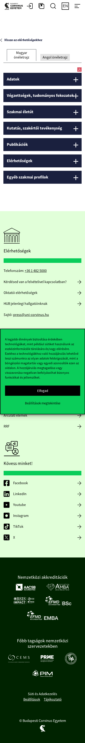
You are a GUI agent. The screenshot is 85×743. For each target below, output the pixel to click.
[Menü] (77, 6)
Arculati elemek (15, 415)
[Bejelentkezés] (30, 6)
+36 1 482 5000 (36, 271)
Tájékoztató (53, 699)
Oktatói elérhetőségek (20, 293)
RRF (7, 426)
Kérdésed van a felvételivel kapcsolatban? (35, 282)
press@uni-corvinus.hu (31, 315)
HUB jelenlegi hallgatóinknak (25, 303)
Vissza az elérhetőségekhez (23, 40)
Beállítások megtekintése (42, 403)
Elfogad (42, 391)
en (65, 6)
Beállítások (31, 699)
